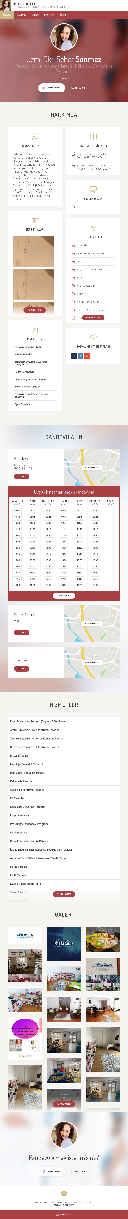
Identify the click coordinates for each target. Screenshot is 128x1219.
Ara (24, 476)
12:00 (17, 535)
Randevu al (66, 1214)
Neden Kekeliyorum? (25, 372)
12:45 (17, 541)
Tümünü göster (34, 310)
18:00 (17, 585)
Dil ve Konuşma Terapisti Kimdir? (31, 379)
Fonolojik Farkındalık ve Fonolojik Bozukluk (31, 395)
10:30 (17, 522)
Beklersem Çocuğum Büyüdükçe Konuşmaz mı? (31, 363)
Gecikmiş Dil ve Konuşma (27, 386)
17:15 (17, 578)
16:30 (17, 572)
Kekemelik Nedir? (23, 354)
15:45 (17, 566)
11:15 (17, 529)
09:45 (17, 516)
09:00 (17, 510)
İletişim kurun (78, 88)
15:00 (17, 560)
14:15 (17, 553)
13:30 (17, 547)
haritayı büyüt (92, 467)
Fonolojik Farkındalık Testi (28, 347)
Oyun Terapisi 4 (22, 404)
